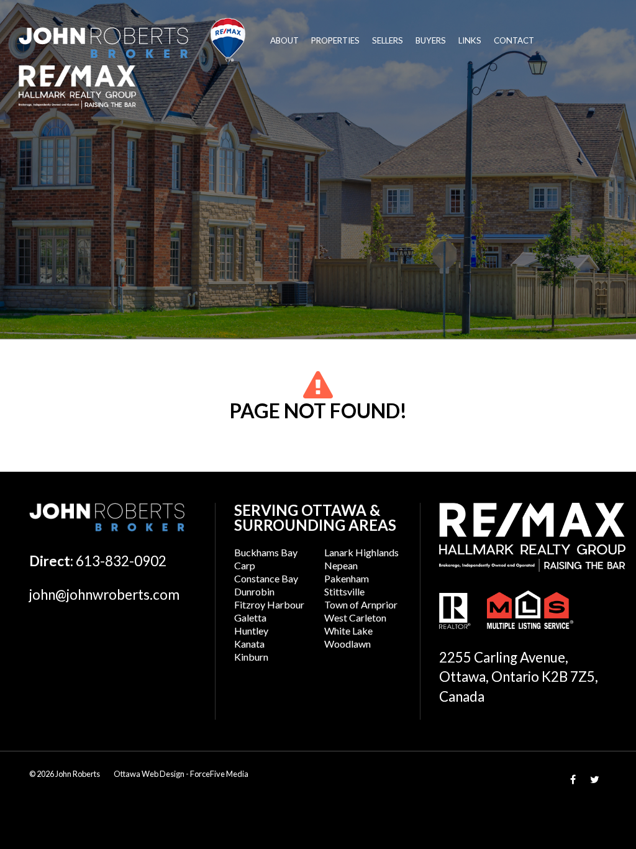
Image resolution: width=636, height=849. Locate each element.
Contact (514, 40)
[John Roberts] (132, 40)
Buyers (431, 40)
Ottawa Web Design (149, 774)
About (284, 40)
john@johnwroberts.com (104, 594)
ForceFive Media (219, 774)
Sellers (387, 40)
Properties (335, 40)
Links (469, 40)
